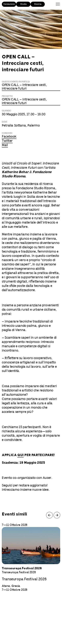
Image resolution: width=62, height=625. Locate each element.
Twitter (7, 141)
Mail (5, 145)
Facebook (9, 136)
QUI (20, 455)
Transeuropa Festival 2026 (24, 579)
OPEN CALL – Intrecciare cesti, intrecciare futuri (24, 86)
